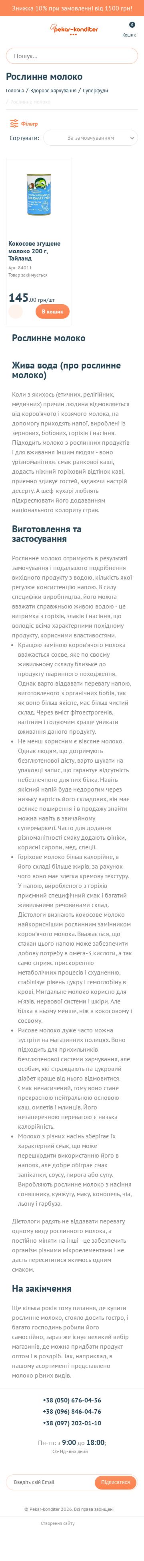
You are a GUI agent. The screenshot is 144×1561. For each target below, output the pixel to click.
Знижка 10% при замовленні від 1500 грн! (72, 8)
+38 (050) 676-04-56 (72, 1400)
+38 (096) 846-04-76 (72, 1411)
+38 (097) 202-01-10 (72, 1423)
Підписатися (115, 1482)
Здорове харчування (53, 90)
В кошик (52, 311)
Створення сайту (58, 1523)
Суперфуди (95, 90)
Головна (15, 90)
